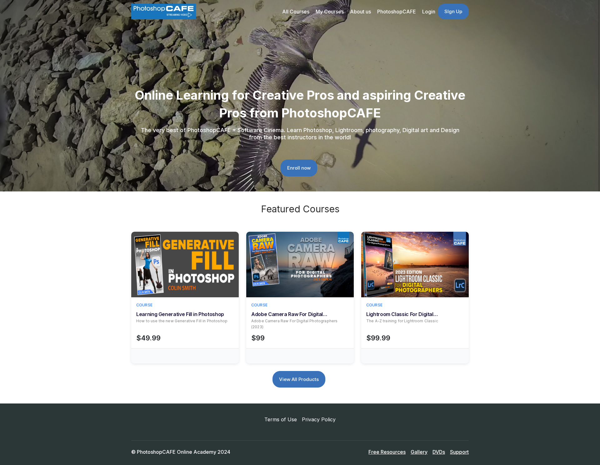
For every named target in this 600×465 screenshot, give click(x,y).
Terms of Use (280, 419)
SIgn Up (453, 11)
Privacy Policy (319, 419)
